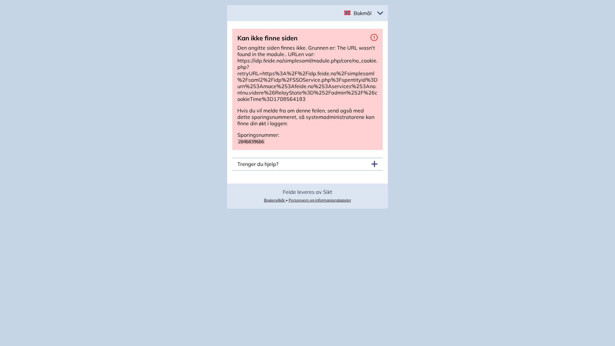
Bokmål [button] (363, 13)
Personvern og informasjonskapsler (320, 200)
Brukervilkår (275, 200)
